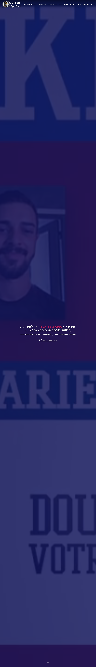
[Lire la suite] (48, 663)
